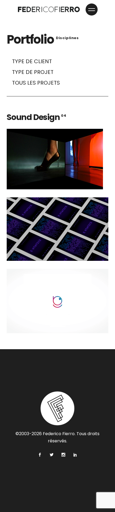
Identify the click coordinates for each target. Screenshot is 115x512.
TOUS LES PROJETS (36, 82)
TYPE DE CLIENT (32, 61)
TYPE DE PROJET (32, 72)
